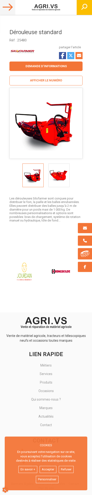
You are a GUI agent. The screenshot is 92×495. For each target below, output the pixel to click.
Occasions (46, 391)
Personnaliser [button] (47, 479)
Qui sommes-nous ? (46, 399)
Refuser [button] (66, 469)
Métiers (46, 365)
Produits (46, 382)
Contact (46, 425)
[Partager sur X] (70, 55)
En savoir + (28, 469)
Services (46, 374)
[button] (46, 80)
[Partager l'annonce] (79, 55)
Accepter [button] (48, 469)
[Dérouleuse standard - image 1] (33, 175)
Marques (46, 408)
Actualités (46, 416)
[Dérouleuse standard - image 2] (59, 175)
